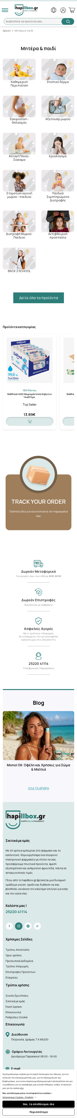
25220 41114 (16, 911)
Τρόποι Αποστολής (18, 949)
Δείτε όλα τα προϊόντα (38, 297)
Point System (14, 1007)
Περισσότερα (39, 1112)
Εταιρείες (12, 977)
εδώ (22, 1088)
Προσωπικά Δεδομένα (19, 961)
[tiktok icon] (37, 926)
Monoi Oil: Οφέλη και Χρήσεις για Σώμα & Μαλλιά (38, 767)
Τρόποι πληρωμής (17, 966)
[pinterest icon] (28, 926)
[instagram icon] (18, 926)
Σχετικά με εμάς (15, 1001)
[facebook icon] (9, 926)
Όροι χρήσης (14, 955)
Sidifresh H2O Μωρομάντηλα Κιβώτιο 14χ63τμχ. (29, 396)
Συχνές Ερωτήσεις (17, 995)
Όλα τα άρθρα (38, 788)
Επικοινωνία (13, 1012)
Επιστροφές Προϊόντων (21, 972)
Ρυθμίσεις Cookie (17, 1017)
